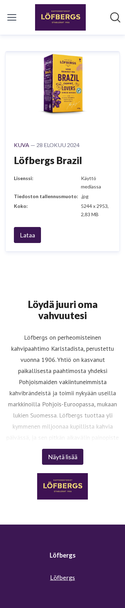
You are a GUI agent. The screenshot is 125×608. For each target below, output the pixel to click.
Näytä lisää (62, 457)
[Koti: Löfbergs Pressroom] (60, 17)
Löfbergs (62, 577)
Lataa (27, 235)
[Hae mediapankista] (115, 17)
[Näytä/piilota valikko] (11, 17)
